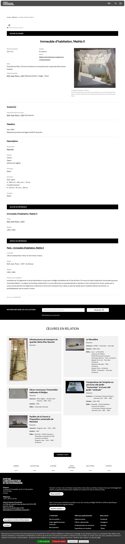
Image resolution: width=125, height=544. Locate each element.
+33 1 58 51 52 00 (10, 499)
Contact (109, 466)
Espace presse (80, 519)
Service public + (55, 519)
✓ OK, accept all (43, 541)
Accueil (8, 17)
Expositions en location (83, 528)
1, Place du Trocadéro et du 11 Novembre (18, 489)
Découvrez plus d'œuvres (16, 27)
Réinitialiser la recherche (51, 315)
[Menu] (120, 3)
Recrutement (54, 527)
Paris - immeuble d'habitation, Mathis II (25, 247)
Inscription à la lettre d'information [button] (16, 520)
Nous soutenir (55, 494)
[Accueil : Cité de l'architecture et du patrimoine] (55, 3)
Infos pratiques (71, 466)
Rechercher (115, 3)
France (5, 493)
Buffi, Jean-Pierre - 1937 (16, 76)
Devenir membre (56, 509)
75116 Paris (7, 491)
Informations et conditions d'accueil (16, 510)
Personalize (72, 541)
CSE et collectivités (82, 522)
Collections (14, 17)
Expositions (34, 466)
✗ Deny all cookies (58, 541)
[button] (98, 310)
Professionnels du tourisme (84, 525)
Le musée (53, 466)
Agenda (16, 466)
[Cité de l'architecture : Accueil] (12, 484)
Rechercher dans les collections (21, 310)
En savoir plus (84, 541)
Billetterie (90, 466)
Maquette (10, 149)
